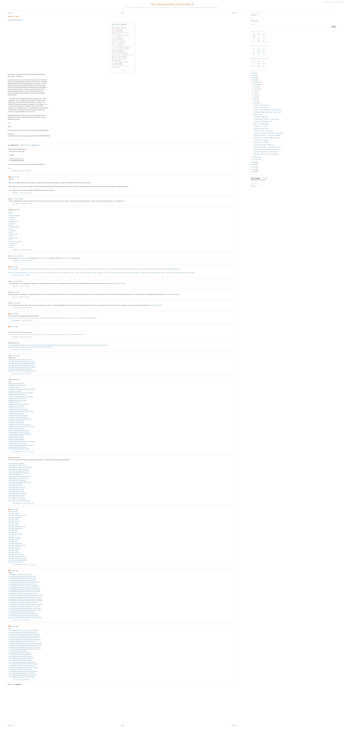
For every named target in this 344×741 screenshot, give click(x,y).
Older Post (234, 13)
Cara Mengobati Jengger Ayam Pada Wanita (20, 467)
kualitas (32, 347)
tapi (85, 345)
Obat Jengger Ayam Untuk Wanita (17, 465)
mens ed (11, 236)
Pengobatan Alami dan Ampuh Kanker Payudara (21, 411)
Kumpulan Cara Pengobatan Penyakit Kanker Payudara (23, 667)
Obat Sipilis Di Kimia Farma (16, 562)
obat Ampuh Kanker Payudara (16, 422)
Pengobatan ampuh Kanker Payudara (18, 417)
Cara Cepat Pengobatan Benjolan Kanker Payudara (22, 673)
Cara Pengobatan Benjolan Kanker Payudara (20, 669)
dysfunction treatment (14, 215)
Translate (263, 180)
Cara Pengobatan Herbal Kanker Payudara (20, 652)
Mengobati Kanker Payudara (16, 436)
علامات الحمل (24, 318)
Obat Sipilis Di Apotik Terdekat (16, 556)
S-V (254, 53)
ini (40, 345)
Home (122, 13)
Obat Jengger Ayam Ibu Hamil (16, 497)
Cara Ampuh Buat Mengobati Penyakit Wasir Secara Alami (24, 582)
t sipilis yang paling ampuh (15, 534)
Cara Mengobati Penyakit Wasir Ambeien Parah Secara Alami (24, 589)
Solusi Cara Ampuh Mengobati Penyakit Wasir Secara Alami (24, 636)
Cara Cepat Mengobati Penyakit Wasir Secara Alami (22, 576)
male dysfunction (13, 234)
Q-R (259, 38)
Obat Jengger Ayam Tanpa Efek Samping (19, 501)
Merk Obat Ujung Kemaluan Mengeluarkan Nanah (21, 363)
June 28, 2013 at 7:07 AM (20, 286)
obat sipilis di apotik (14, 519)
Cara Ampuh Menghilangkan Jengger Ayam (20, 482)
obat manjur (13, 355)
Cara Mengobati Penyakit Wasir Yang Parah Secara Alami (24, 586)
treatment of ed (12, 217)
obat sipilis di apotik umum (15, 528)
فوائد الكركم (43, 318)
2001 (254, 167)
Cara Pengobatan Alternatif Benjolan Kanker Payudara (23, 675)
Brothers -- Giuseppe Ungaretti (261, 123)
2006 (254, 75)
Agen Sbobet (121, 283)
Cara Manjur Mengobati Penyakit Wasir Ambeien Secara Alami (25, 649)
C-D (259, 34)
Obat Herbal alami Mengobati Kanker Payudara (21, 445)
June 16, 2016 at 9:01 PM (20, 620)
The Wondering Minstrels (172, 4)
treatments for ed (13, 221)
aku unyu (71, 272)
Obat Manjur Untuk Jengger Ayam (17, 480)
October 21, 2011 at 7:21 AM (22, 203)
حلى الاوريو (81, 334)
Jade (21, 20)
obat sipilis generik (13, 532)
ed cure (10, 213)
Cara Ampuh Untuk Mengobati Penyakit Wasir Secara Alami (24, 634)
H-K (254, 36)
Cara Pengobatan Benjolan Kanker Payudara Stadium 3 (23, 671)
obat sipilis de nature (14, 513)
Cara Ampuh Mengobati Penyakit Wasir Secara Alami (22, 632)
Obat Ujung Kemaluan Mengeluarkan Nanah (20, 359)
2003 (254, 162)
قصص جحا (30, 318)
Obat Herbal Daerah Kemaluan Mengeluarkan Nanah (22, 371)
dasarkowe (24, 272)
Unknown (12, 266)
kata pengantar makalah (174, 269)
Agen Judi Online (14, 281)
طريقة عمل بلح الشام (43, 334)
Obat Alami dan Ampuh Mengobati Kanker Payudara (22, 441)
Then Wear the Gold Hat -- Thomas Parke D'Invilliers (267, 135)
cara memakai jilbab (68, 269)
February (256, 157)
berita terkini (56, 272)
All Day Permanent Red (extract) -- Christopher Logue (267, 109)
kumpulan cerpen (144, 272)
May (255, 98)
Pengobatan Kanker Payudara (16, 406)
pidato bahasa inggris (161, 269)
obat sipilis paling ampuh (15, 517)
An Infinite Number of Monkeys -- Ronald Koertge (266, 119)
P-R (264, 51)
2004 (254, 80)
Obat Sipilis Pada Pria (14, 547)
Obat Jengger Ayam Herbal (16, 484)
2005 (254, 77)
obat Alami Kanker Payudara (16, 408)
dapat (49, 345)
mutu (26, 347)
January (256, 159)
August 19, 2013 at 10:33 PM (22, 307)
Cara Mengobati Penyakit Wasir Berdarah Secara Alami (23, 593)
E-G (264, 34)
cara (76, 345)
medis (68, 345)
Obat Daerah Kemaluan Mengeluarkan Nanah (20, 369)
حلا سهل (25, 334)
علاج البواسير (63, 318)
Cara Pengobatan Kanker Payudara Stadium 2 (21, 656)
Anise (123, 70)
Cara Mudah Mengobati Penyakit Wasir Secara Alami (22, 578)
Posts (254, 186)
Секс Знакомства (15, 256)
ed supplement (12, 230)
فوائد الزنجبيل (86, 318)
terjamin (40, 347)
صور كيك (20, 334)
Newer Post (11, 13)
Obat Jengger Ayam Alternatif (16, 489)
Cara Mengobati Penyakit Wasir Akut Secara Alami (22, 612)
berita (114, 272)
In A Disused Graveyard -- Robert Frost (264, 144)
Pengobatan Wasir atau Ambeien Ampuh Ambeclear (22, 389)
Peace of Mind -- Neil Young (261, 128)
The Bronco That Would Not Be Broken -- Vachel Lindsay (268, 133)
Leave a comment (31, 145)
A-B (254, 34)
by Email (333, 1)
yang (36, 347)
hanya (46, 345)
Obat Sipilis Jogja (13, 511)
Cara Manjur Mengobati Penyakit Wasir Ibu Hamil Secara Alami (25, 643)
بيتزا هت (36, 334)
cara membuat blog (79, 269)
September (257, 89)
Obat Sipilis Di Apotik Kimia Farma (18, 558)
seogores (65, 272)
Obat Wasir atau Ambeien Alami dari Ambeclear (21, 393)
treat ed (11, 212)
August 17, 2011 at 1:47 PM (21, 193)
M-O (259, 51)
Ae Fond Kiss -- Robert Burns (261, 140)
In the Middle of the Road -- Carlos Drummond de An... (268, 147)
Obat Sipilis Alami (13, 541)
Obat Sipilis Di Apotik (14, 539)
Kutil (19, 345)
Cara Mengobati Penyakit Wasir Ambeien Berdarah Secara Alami (25, 600)
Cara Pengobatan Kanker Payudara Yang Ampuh (21, 658)
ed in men (11, 247)
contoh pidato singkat (126, 269)
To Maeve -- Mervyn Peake (261, 107)
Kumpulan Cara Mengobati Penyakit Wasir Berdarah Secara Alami (26, 595)
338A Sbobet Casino (112, 283)
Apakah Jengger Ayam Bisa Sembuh (18, 478)
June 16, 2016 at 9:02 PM (20, 679)
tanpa (43, 347)
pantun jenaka (100, 269)
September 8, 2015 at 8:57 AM (22, 503)
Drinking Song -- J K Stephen (261, 142)
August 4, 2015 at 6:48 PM (21, 373)
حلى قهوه (63, 334)
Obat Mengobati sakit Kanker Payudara (19, 432)
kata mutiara (153, 272)
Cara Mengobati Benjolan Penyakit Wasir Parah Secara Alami (24, 591)
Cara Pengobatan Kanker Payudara (18, 651)
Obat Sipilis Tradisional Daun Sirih (17, 515)
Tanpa (38, 345)
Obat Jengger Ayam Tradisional (17, 487)
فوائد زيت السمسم (72, 318)
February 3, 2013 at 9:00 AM (22, 250)
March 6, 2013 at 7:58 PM (21, 275)
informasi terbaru (190, 272)
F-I (263, 49)
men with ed (12, 245)
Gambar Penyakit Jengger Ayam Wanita (19, 471)
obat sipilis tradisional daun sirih (17, 526)
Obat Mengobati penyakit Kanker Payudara (20, 434)
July (255, 93)
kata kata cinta (48, 269)
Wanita (34, 345)
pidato (88, 272)
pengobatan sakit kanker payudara (17, 400)
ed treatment (12, 219)
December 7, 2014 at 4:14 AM (22, 320)
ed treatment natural (14, 226)
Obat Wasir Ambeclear (14, 387)
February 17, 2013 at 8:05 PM (22, 260)
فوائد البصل (57, 318)
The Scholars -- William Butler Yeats (263, 121)
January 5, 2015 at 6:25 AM (21, 337)
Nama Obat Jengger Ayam (15, 474)
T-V (254, 41)
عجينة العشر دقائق (13, 334)
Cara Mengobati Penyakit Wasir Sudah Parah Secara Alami (24, 587)
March (255, 103)
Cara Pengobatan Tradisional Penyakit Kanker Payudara (23, 664)
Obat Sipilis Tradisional (15, 537)
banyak (94, 345)
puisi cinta (107, 269)
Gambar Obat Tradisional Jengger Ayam (19, 473)
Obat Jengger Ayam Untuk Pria (17, 463)
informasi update (127, 272)
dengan (72, 345)
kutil (10, 347)
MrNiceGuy (13, 176)
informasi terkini (171, 272)
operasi (79, 345)
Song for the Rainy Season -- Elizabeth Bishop (266, 151)
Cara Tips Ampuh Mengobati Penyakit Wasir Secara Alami (24, 637)
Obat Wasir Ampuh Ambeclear (16, 383)
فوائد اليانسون (49, 318)
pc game (93, 272)
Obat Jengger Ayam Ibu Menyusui (17, 499)
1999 (254, 171)
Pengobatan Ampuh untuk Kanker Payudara (20, 424)
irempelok (118, 272)
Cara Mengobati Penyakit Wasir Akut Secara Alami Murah (24, 630)
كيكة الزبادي (31, 334)
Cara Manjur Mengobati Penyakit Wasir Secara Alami (22, 641)
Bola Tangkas (176, 294)
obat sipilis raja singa (14, 521)
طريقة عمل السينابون (55, 334)
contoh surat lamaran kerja (148, 269)
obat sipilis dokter (13, 530)
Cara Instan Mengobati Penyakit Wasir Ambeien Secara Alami (25, 608)
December (256, 82)
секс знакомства (23, 258)
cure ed (10, 228)
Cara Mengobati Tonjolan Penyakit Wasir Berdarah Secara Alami (25, 599)
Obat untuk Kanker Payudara (16, 428)
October (256, 86)
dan (31, 345)
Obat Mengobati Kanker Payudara (17, 443)
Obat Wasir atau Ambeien (15, 391)
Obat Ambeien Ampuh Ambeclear (17, 385)
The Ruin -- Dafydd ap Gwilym (261, 105)
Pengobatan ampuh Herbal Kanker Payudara (20, 419)
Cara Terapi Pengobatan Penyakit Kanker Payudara (22, 662)
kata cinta (30, 272)
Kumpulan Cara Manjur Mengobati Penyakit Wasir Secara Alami (25, 645)
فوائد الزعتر (36, 318)
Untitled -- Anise (13, 16)
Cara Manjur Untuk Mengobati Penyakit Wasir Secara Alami (24, 647)
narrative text (136, 269)
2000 (254, 169)
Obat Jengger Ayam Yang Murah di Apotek (20, 476)
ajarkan (77, 272)
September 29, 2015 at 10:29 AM (23, 564)
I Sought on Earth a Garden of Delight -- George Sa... (267, 137)
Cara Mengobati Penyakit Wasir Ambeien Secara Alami (23, 602)
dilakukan (53, 345)
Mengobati (14, 345)
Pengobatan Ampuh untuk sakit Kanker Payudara (21, 426)
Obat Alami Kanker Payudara (16, 437)
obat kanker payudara (14, 402)
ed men (10, 239)
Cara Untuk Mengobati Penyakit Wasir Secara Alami (22, 580)
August (256, 91)
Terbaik (13, 347)
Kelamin (22, 345)
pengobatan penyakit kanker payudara (18, 404)
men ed (10, 232)
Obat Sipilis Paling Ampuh (15, 543)
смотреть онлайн (13, 238)
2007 (254, 73)
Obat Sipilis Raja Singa (15, 549)
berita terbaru (135, 272)
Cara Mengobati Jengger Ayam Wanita (18, 469)
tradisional (105, 345)
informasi (163, 272)
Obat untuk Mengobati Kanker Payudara (19, 430)
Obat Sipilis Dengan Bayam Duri (17, 545)
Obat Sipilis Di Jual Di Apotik (16, 554)
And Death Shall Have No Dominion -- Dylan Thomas (267, 112)
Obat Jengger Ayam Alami (15, 486)
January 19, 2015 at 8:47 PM (22, 349)
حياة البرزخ (11, 318)
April (255, 100)
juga (87, 345)
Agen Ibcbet (159, 305)
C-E (259, 49)
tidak (43, 345)
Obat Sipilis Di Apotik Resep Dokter (18, 560)
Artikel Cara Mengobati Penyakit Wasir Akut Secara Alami (24, 615)
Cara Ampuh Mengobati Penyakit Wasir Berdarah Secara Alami (25, 639)
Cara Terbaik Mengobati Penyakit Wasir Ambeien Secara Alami (25, 610)
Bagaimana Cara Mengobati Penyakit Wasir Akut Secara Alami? (25, 617)
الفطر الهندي (74, 334)
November (256, 84)
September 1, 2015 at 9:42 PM (22, 451)
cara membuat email (90, 269)
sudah (90, 345)
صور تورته (68, 334)
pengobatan (64, 345)
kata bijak (11, 272)
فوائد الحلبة (93, 318)
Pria (29, 345)
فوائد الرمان (80, 318)
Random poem (254, 20)
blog (61, 272)
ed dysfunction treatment (15, 241)
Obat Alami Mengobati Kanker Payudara (19, 449)
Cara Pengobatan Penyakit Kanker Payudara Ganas (22, 665)
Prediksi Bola (13, 303)
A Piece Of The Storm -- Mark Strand (263, 130)
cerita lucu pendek (13, 269)
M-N (264, 36)
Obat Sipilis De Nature (14, 552)
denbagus (12, 570)
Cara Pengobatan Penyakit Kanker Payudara (20, 654)
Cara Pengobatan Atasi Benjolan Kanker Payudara (22, 677)
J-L (254, 51)
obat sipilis (11, 536)
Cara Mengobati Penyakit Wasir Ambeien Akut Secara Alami (24, 606)
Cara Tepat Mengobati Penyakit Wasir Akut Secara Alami (23, 614)
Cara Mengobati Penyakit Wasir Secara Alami (20, 574)
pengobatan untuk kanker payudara (18, 398)
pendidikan (17, 272)
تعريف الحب (17, 318)
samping (50, 347)
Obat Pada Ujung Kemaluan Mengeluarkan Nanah (21, 365)
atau (82, 345)
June (255, 96)
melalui (58, 345)
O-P (254, 38)
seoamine (12, 314)
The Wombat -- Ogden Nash (261, 116)
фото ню (11, 225)
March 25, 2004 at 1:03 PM (21, 170)
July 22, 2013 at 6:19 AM (20, 297)
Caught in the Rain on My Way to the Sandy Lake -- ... (268, 149)
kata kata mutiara (57, 269)
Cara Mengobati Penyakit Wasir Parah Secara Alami (22, 584)
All (263, 41)
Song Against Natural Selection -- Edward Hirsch (266, 154)
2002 (254, 164)
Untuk (10, 345)
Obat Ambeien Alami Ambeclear (17, 394)
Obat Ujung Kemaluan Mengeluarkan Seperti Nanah (22, 367)
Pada (26, 345)
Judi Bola (170, 294)
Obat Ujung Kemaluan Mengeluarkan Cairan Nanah (22, 361)
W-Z (259, 41)
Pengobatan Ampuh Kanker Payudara (18, 409)
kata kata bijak (39, 269)
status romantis (116, 269)
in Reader (340, 1)
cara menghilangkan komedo (26, 269)
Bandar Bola (13, 292)
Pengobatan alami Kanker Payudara (18, 415)
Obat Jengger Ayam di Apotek (16, 491)
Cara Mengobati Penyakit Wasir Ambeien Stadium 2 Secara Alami (26, 604)
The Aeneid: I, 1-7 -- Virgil (260, 126)
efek (46, 347)
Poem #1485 (115, 24)
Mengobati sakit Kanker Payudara (17, 447)
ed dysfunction (12, 223)
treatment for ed (13, 243)
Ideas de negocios (15, 198)
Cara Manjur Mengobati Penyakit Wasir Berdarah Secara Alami (25, 597)
